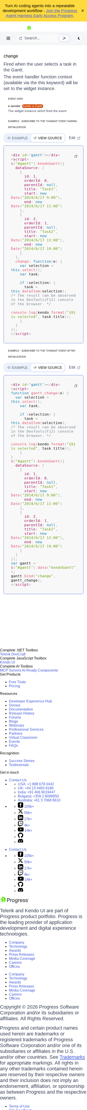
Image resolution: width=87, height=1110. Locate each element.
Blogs (13, 721)
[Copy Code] (76, 156)
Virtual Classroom (23, 737)
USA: (36, 784)
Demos (14, 705)
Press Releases (21, 954)
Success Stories (22, 761)
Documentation (21, 709)
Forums (15, 717)
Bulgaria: (38, 796)
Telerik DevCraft (12, 654)
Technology (18, 946)
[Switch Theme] (79, 38)
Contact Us (18, 780)
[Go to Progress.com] (14, 902)
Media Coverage (22, 958)
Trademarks (72, 1057)
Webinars (16, 725)
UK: (36, 788)
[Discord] (20, 842)
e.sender (25, 106)
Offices (14, 966)
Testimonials (19, 765)
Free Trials (17, 682)
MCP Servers (10, 670)
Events (14, 741)
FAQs (13, 745)
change (11, 56)
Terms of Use (19, 1106)
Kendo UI (7, 662)
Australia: (39, 800)
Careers (15, 962)
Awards (15, 950)
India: (36, 792)
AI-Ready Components (40, 670)
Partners (15, 733)
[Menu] (8, 38)
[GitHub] (20, 837)
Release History (21, 713)
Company (16, 942)
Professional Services (26, 729)
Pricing (14, 686)
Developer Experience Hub (30, 701)
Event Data (15, 98)
